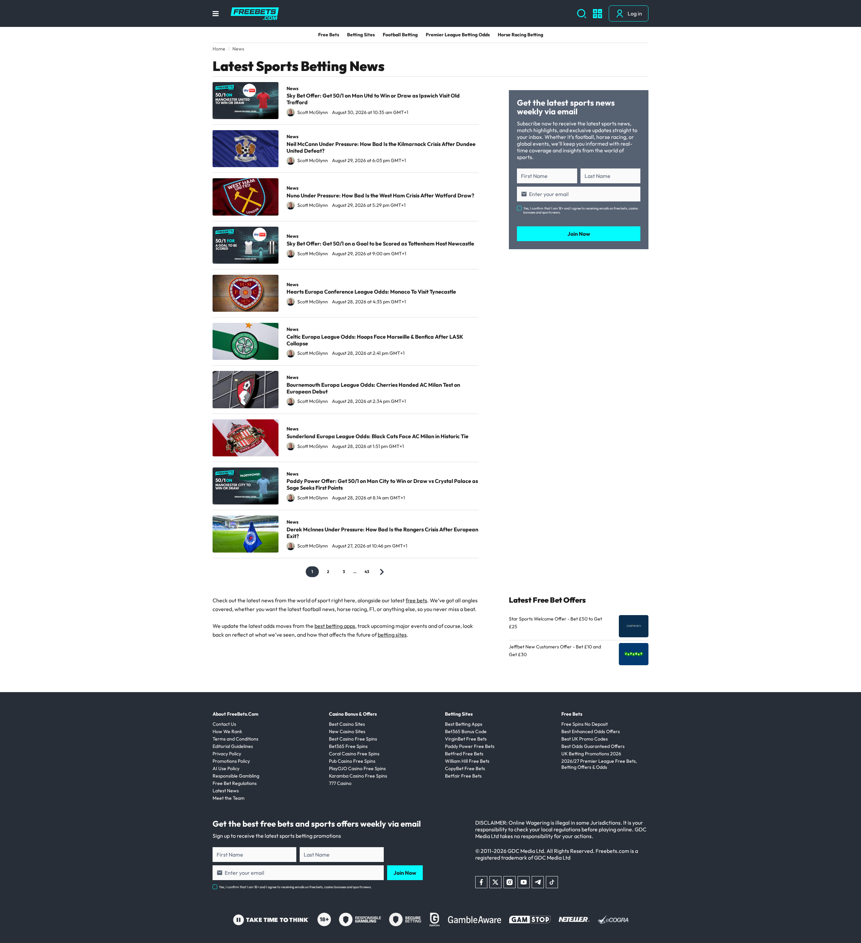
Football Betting (400, 35)
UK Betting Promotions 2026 (591, 754)
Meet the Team (229, 798)
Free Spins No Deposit (584, 724)
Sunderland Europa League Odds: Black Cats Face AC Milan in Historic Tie (378, 436)
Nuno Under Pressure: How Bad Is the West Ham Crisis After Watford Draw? (380, 195)
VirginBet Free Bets (466, 739)
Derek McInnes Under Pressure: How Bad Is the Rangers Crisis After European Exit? (382, 532)
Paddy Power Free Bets (469, 746)
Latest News (226, 791)
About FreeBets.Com (235, 714)
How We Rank (227, 731)
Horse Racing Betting (520, 35)
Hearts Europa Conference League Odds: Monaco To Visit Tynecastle (371, 291)
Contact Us (224, 724)
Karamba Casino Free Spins (358, 776)
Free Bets (328, 35)
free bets (416, 600)
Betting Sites (361, 35)
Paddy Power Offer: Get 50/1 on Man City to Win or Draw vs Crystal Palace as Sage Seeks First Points (382, 484)
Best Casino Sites (347, 724)
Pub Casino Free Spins (352, 761)
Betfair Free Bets (463, 776)
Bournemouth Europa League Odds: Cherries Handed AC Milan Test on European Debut (373, 388)
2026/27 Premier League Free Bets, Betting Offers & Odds (599, 764)
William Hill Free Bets (467, 761)
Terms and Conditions (235, 739)
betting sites (392, 634)
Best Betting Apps (463, 724)
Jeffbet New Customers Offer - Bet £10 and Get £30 (555, 650)
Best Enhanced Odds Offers (590, 731)
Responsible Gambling (236, 776)
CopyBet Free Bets (465, 768)
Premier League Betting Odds (458, 35)
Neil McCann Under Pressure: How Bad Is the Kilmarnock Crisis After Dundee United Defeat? (381, 147)
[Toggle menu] (216, 13)
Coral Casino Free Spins (354, 754)
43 (367, 571)
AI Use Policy (226, 768)
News (292, 88)
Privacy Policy (227, 754)
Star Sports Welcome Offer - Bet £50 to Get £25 (555, 623)
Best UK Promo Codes (584, 739)
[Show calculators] (597, 13)
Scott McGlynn (312, 112)
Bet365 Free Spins (348, 746)
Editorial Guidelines (233, 746)
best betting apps (334, 626)
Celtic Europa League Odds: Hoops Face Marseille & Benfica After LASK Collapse (375, 340)
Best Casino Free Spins (353, 739)
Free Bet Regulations (235, 783)
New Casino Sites (347, 731)
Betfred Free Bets (464, 754)
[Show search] (581, 13)
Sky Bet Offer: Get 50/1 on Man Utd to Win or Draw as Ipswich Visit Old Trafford (373, 99)
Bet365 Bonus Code (466, 731)
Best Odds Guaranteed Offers (593, 746)
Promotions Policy (231, 761)
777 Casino (340, 783)
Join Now (578, 233)
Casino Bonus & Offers (353, 714)
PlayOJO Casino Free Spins (357, 768)
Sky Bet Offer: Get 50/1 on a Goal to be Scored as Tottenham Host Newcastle (380, 243)
